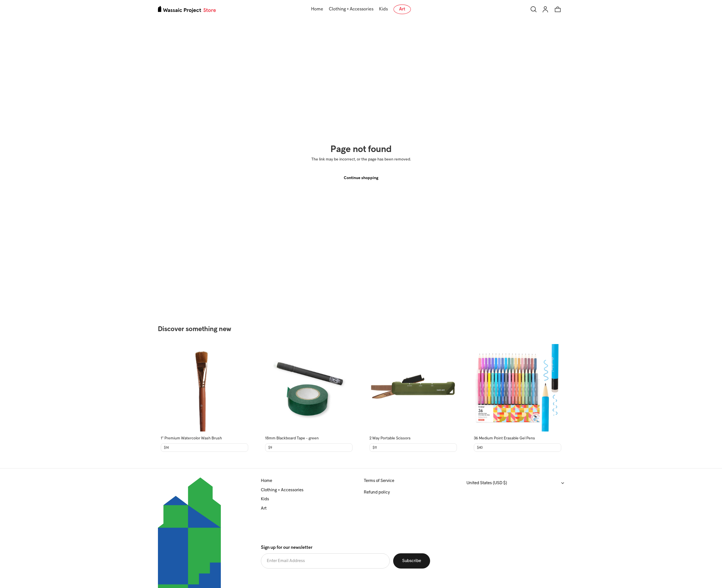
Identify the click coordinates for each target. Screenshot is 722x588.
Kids (265, 499)
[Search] (533, 9)
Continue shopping (361, 178)
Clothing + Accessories (282, 490)
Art (264, 508)
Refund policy (377, 492)
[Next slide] (239, 388)
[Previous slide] (169, 388)
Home (266, 481)
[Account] (545, 9)
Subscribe (411, 561)
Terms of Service (379, 481)
